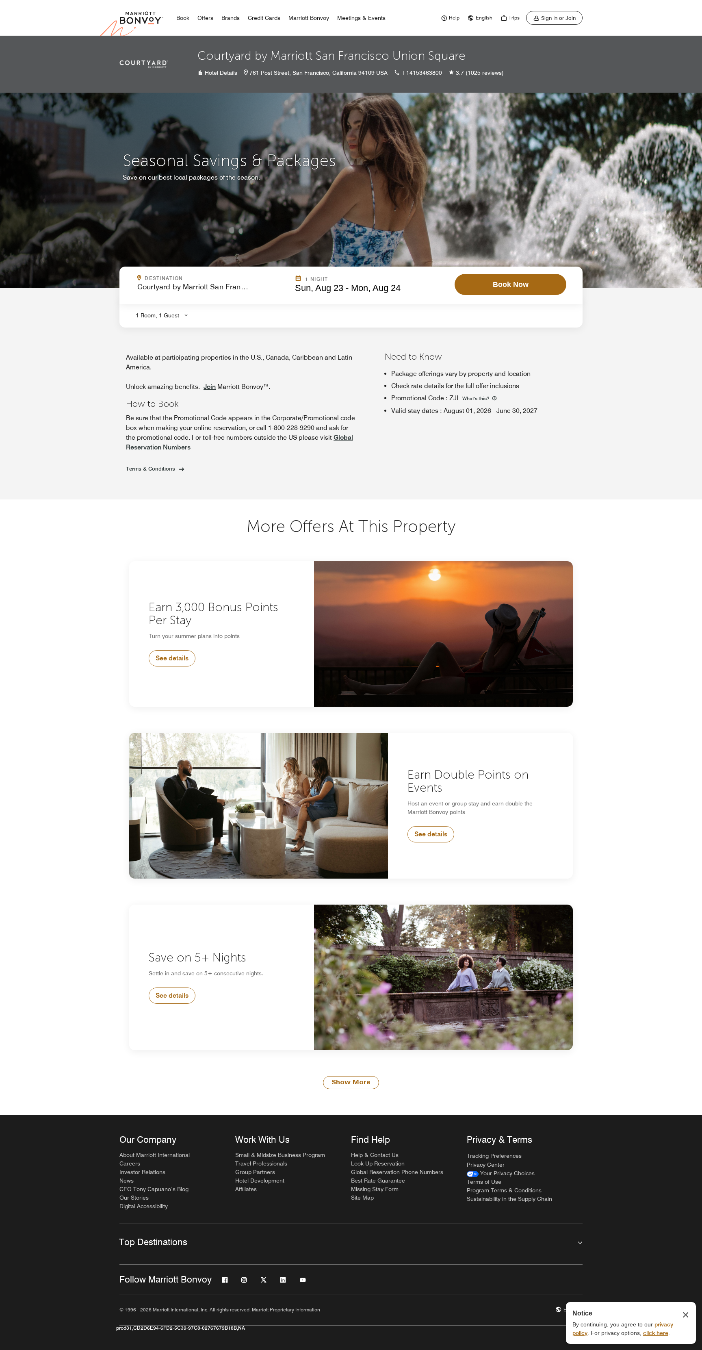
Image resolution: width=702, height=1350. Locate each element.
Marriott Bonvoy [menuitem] (308, 18)
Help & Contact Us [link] (375, 1155)
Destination (199, 278)
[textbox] (203, 290)
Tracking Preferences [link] (494, 1155)
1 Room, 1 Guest (157, 315)
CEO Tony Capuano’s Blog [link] (153, 1189)
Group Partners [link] (255, 1172)
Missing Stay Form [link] (375, 1189)
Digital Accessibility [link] (143, 1206)
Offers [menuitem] (205, 18)
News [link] (126, 1180)
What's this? (476, 398)
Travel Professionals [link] (261, 1163)
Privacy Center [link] (486, 1164)
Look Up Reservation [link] (378, 1163)
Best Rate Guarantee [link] (378, 1180)
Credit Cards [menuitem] (264, 18)
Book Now (511, 284)
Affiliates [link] (246, 1189)
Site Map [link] (362, 1197)
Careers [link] (129, 1163)
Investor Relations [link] (142, 1172)
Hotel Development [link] (259, 1180)
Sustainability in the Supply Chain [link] (509, 1199)
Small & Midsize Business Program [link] (280, 1155)
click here (655, 1333)
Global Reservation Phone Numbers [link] (397, 1172)
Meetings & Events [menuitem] (361, 18)
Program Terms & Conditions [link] (504, 1190)
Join (210, 387)
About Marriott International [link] (154, 1155)
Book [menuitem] (182, 18)
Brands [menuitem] (230, 18)
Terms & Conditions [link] (150, 468)
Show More (351, 1082)
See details (172, 658)
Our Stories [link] (134, 1197)
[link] (449, 18)
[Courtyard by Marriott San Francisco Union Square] (143, 64)
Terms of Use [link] (484, 1182)
